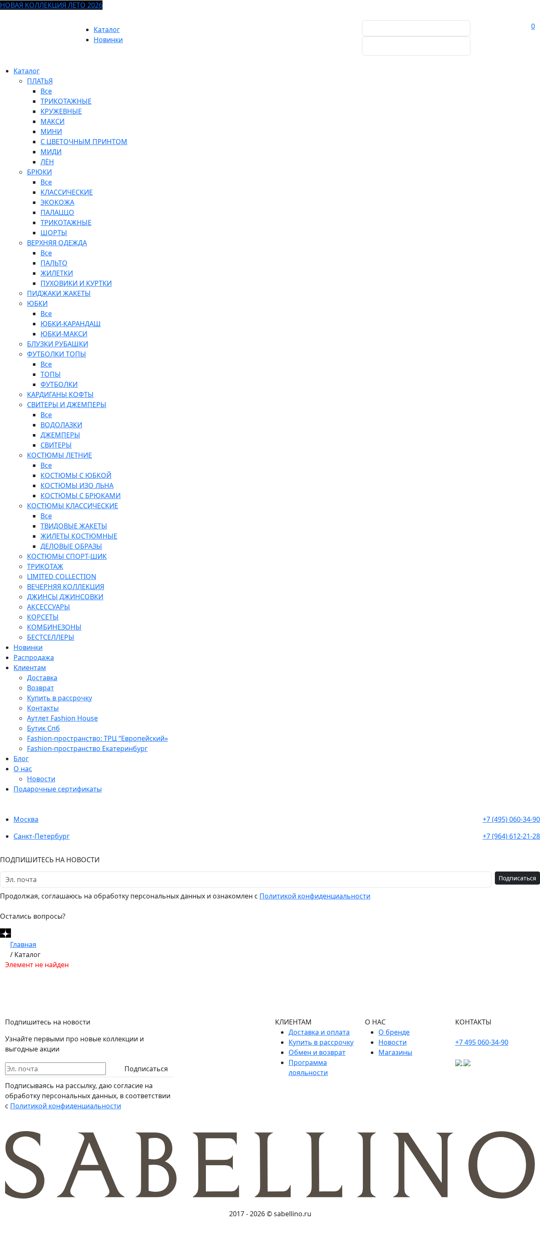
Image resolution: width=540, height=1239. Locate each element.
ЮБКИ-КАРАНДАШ (70, 323)
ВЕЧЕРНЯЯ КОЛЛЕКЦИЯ (65, 586)
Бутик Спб (43, 728)
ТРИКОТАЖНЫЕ (66, 101)
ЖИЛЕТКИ (56, 273)
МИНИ (51, 131)
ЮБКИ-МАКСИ (63, 333)
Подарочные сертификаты (58, 789)
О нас (23, 768)
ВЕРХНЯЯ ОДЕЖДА (57, 242)
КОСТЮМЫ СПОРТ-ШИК (67, 556)
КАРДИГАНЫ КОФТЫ (60, 394)
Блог (21, 758)
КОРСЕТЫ (43, 617)
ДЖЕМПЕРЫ (60, 435)
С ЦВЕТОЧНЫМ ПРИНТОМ (83, 141)
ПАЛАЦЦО (57, 212)
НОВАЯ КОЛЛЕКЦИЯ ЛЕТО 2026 (51, 5)
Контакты (43, 708)
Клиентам (30, 667)
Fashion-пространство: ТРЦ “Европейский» (97, 738)
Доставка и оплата (319, 1032)
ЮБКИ (37, 303)
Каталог (107, 29)
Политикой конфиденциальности (314, 896)
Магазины (395, 1052)
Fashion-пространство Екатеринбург (87, 748)
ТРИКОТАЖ (45, 566)
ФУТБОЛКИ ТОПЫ (56, 354)
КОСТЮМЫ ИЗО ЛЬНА (76, 485)
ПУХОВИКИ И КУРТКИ (76, 283)
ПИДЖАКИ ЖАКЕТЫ (59, 293)
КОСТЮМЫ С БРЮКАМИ (80, 495)
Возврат (40, 687)
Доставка (42, 677)
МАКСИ (52, 121)
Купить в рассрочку (59, 698)
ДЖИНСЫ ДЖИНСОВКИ (65, 596)
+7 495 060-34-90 (481, 1042)
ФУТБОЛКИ (59, 384)
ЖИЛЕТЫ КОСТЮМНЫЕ (78, 536)
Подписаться (517, 878)
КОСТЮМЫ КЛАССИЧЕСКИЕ (72, 505)
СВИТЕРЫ (56, 445)
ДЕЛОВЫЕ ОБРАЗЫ (71, 546)
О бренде (394, 1032)
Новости (41, 778)
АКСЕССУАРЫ (48, 606)
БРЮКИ (39, 172)
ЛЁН (47, 161)
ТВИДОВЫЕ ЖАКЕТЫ (73, 526)
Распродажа (34, 657)
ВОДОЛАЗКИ (61, 424)
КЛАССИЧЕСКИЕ (66, 192)
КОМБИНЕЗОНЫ (54, 627)
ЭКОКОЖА (57, 202)
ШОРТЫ (53, 232)
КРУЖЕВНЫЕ (61, 111)
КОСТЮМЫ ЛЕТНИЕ (59, 455)
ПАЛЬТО (54, 263)
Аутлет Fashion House (62, 718)
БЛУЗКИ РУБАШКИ (57, 344)
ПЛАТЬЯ (40, 81)
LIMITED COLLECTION (61, 576)
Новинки (108, 39)
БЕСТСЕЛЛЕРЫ (50, 637)
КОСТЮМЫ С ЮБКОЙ (75, 475)
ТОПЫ (50, 374)
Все (46, 91)
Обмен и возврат (317, 1052)
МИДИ (51, 151)
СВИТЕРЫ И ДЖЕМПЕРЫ (66, 404)
